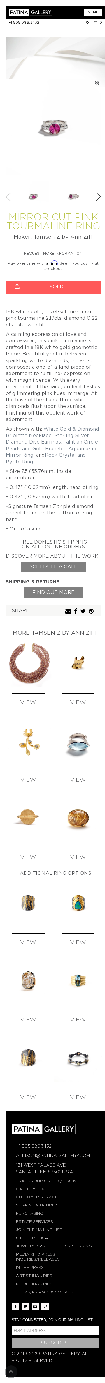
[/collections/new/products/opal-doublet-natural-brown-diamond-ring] (78, 903)
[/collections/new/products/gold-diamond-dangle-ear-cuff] (28, 740)
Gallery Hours (33, 1189)
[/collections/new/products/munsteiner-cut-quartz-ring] (28, 980)
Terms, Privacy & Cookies (45, 1292)
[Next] (98, 197)
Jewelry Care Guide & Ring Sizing (54, 1246)
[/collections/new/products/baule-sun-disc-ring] (28, 818)
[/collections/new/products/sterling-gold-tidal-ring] (28, 903)
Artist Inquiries (34, 1276)
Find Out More (53, 592)
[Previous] (8, 197)
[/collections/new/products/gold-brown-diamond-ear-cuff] (78, 663)
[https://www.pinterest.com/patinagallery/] (45, 1306)
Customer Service (37, 1197)
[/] (30, 12)
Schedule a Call (53, 566)
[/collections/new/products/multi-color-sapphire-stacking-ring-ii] (78, 1057)
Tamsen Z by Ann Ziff (63, 237)
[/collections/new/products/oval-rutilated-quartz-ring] (78, 818)
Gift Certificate (34, 1238)
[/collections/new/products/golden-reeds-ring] (28, 1057)
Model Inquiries (34, 1284)
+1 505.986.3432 (24, 22)
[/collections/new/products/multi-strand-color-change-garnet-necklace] (28, 663)
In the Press (30, 1267)
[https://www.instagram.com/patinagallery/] (35, 1306)
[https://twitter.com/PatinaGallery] (25, 1306)
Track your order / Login (46, 1181)
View (28, 702)
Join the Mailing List (39, 1230)
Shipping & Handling (39, 1205)
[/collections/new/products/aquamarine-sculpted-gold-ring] (78, 980)
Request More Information (53, 253)
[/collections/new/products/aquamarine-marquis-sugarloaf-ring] (78, 740)
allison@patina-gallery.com (53, 1155)
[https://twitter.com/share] (83, 612)
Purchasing (29, 1213)
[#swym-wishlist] (89, 22)
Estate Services (34, 1221)
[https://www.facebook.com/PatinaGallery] (15, 1306)
